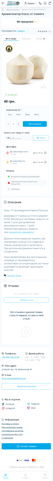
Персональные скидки (12, 427)
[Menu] (3, 3)
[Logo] (13, 3)
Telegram (35, 404)
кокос (18, 275)
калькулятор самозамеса (21, 232)
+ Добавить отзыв (26, 300)
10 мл (18, 114)
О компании (7, 438)
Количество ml (14, 110)
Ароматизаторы (12, 9)
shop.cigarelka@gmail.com (14, 378)
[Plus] (18, 124)
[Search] (45, 3)
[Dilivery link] (45, 153)
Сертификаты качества (12, 431)
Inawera (21, 31)
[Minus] (8, 124)
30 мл (27, 114)
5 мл (10, 114)
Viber (33, 408)
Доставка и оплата (10, 423)
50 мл (36, 114)
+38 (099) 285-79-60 (10, 357)
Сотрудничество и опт (12, 434)
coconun (11, 275)
